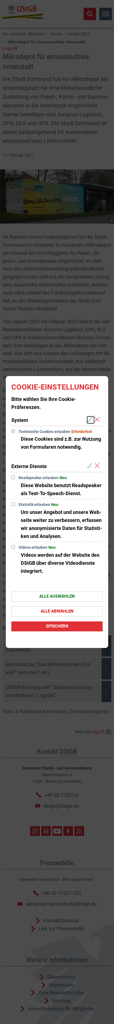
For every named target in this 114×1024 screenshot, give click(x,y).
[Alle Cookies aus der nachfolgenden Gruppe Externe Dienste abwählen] (98, 466)
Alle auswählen (57, 596)
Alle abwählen (57, 611)
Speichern (57, 626)
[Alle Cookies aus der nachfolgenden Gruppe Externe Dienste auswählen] (90, 466)
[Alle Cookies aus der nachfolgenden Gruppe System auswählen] (90, 419)
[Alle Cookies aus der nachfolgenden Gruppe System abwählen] (98, 419)
